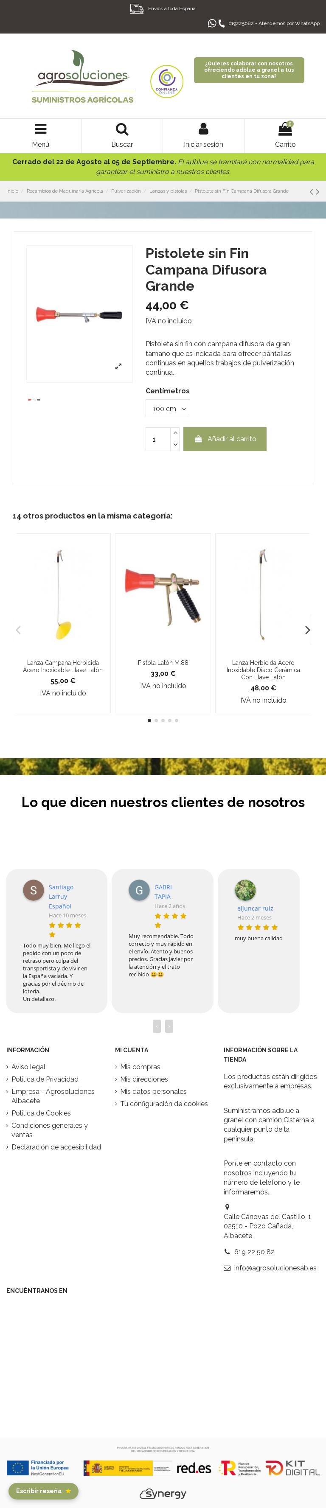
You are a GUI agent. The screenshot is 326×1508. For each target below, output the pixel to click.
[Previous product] (312, 191)
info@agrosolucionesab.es (275, 1268)
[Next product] (318, 191)
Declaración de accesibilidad (56, 1147)
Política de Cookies (41, 1113)
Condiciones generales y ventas (49, 1130)
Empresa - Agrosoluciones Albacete (53, 1096)
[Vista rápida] (63, 652)
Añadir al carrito (232, 439)
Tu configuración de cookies (164, 1104)
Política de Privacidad (45, 1079)
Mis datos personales (153, 1092)
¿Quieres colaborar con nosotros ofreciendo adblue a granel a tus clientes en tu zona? (249, 70)
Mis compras (140, 1067)
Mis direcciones (144, 1079)
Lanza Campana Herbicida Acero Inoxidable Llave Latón (63, 666)
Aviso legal (28, 1067)
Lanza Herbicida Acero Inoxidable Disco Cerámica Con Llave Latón (263, 670)
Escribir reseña (43, 1491)
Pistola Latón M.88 (163, 662)
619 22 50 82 (254, 1252)
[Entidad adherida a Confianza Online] (167, 76)
